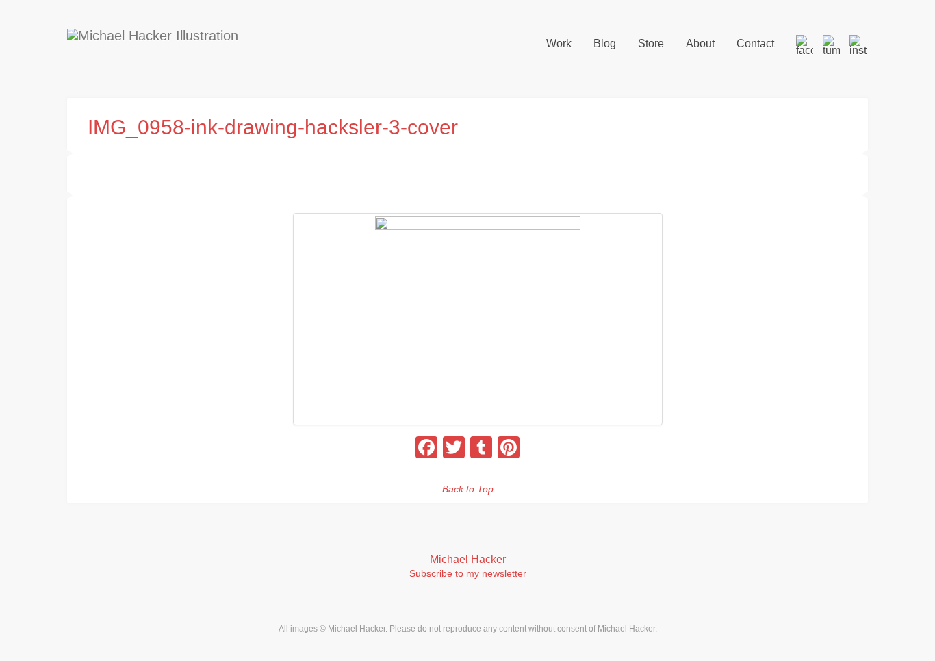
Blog (604, 43)
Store (651, 43)
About (700, 43)
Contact (755, 43)
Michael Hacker (468, 559)
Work (559, 43)
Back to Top (468, 489)
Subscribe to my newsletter (467, 573)
